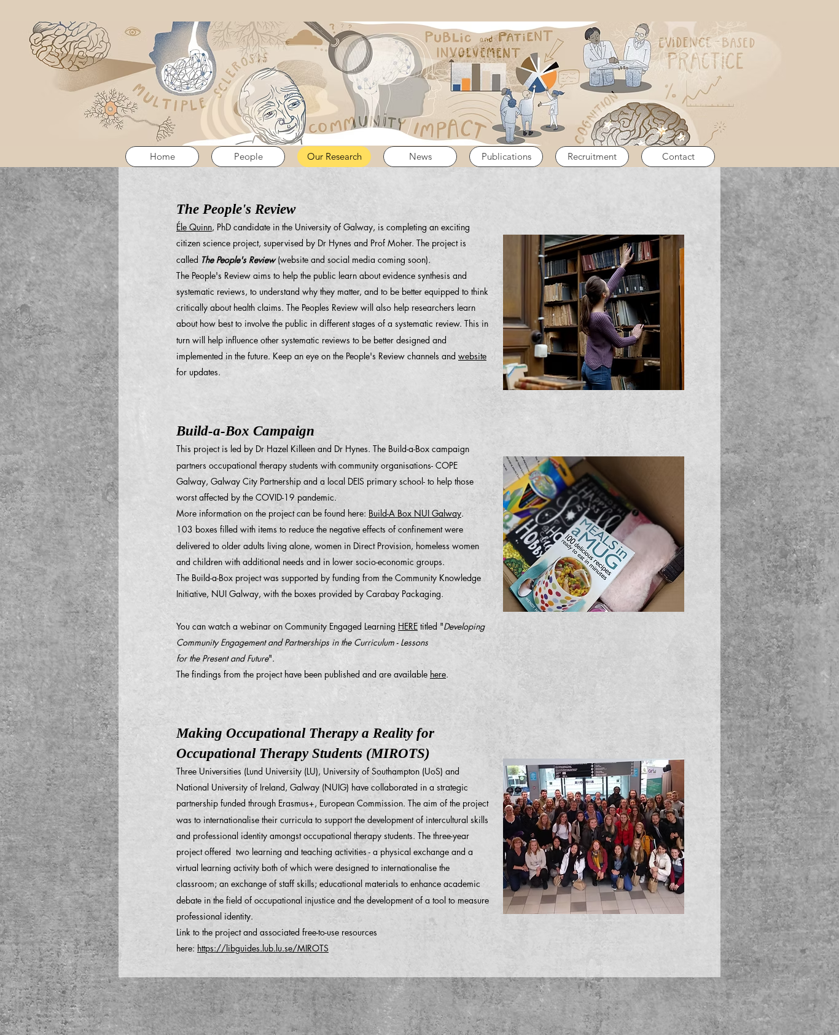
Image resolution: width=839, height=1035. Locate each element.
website (472, 356)
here (438, 674)
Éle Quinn (194, 227)
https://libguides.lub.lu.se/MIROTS (263, 948)
